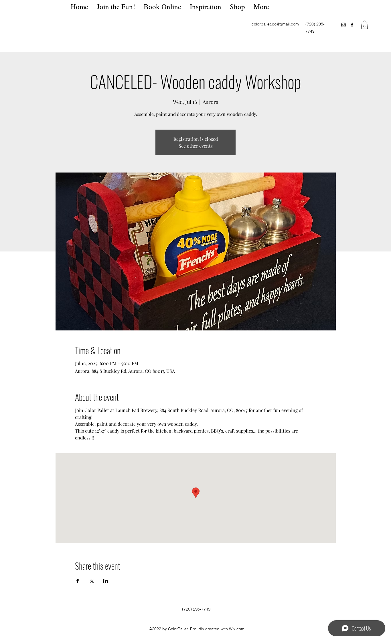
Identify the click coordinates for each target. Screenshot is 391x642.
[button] (364, 25)
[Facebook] (352, 25)
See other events (196, 146)
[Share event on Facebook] (77, 581)
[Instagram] (343, 25)
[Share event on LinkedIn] (105, 581)
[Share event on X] (91, 581)
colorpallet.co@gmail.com (275, 24)
